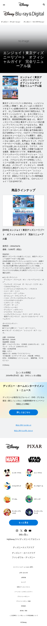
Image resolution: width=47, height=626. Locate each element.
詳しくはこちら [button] (23, 412)
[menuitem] (4, 4)
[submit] (44, 4)
